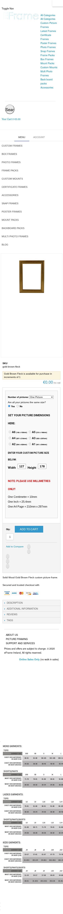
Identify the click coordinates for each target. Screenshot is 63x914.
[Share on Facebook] (28, 546)
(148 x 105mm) (19, 432)
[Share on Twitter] (28, 551)
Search (57, 3)
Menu (21, 137)
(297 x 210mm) (19, 438)
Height (32, 467)
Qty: (8, 529)
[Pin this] (7, 566)
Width (12, 467)
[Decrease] (11, 528)
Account (39, 137)
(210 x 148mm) (39, 432)
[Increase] (11, 531)
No (21, 406)
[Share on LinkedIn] (7, 556)
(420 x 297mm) (39, 438)
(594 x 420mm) (19, 444)
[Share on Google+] (7, 561)
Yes (13, 406)
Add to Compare (15, 546)
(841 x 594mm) (39, 444)
